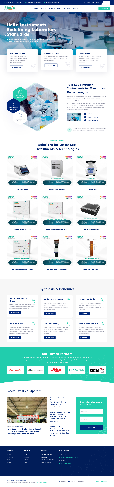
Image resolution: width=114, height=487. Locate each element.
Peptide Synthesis (87, 299)
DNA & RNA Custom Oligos (18, 300)
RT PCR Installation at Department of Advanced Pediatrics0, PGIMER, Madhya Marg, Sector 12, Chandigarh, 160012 (60, 431)
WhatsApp (105, 8)
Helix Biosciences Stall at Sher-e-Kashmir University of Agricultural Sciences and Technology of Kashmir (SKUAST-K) (24, 431)
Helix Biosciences (19, 426)
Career (97, 2)
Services (66, 8)
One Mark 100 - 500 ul (91, 269)
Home (36, 8)
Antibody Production (53, 299)
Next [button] (109, 33)
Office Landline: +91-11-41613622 (33, 2)
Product (51, 8)
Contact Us (75, 8)
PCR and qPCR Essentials (47, 459)
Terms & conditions (21, 480)
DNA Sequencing (51, 323)
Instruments (44, 457)
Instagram (26, 457)
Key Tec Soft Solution (41, 482)
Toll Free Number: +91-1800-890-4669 (14, 2)
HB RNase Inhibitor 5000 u (22, 269)
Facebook (26, 454)
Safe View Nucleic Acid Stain (57, 269)
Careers (9, 462)
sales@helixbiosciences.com (52, 2)
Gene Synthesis (16, 323)
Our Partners (87, 2)
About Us (43, 8)
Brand (58, 8)
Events (92, 2)
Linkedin (26, 459)
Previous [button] (4, 33)
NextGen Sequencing (88, 323)
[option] (57, 33)
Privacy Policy (10, 480)
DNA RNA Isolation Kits (46, 454)
